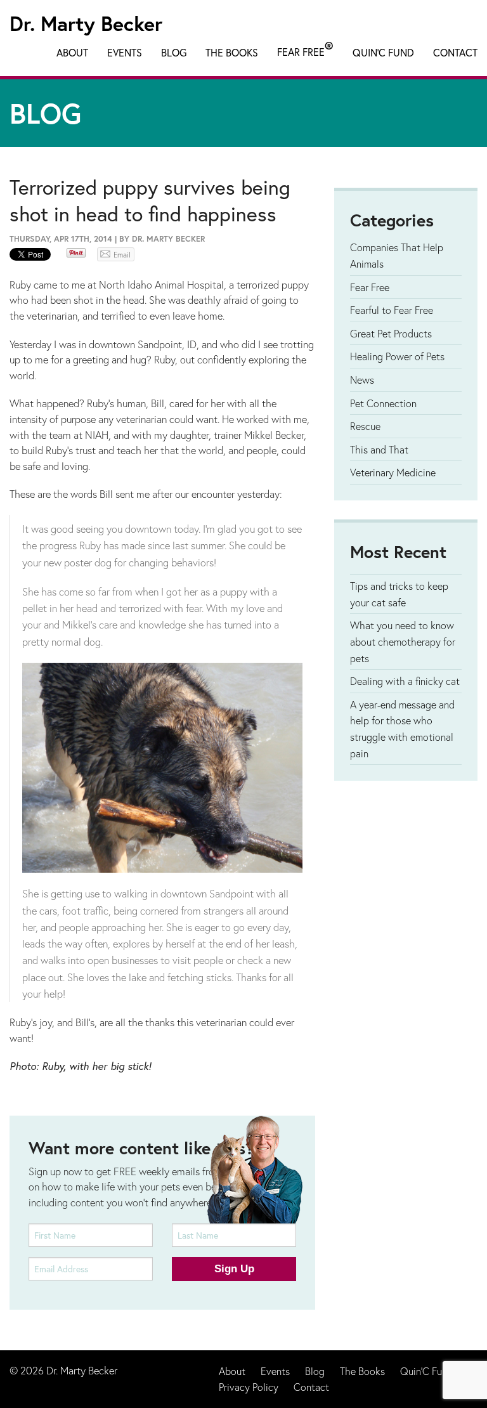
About (72, 52)
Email (122, 254)
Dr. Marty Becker (86, 23)
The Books (231, 52)
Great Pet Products (391, 333)
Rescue (365, 426)
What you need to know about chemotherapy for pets (402, 641)
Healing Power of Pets (397, 356)
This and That (379, 449)
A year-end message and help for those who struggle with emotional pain (402, 729)
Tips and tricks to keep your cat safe (399, 594)
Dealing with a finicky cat (405, 681)
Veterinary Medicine (393, 472)
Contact (455, 52)
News (362, 379)
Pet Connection (383, 403)
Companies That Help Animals (396, 255)
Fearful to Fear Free (391, 309)
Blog (173, 52)
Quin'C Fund (383, 52)
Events (124, 52)
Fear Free (305, 49)
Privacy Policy (248, 1386)
